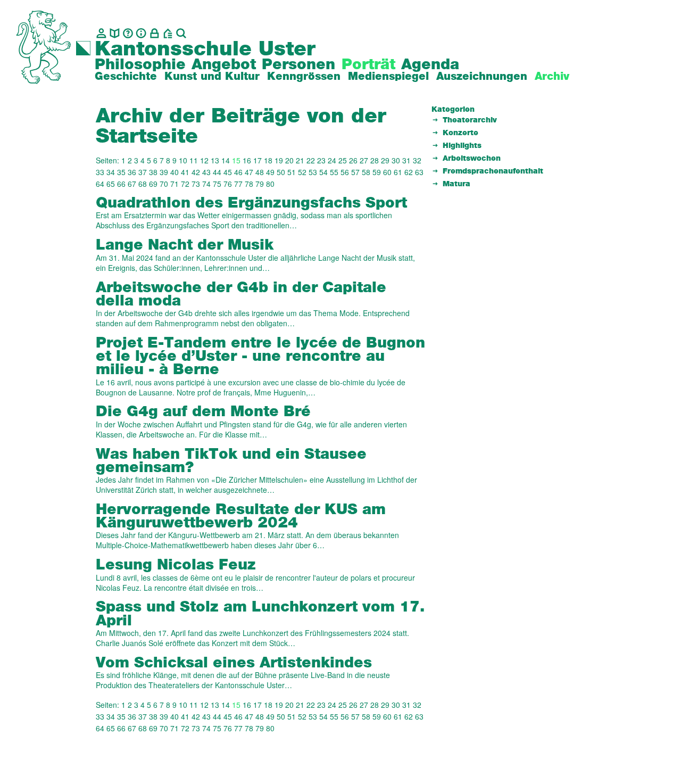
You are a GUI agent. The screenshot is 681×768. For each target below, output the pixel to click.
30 (396, 160)
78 (249, 183)
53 (313, 172)
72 (185, 183)
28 (374, 160)
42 (196, 172)
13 (215, 160)
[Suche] (181, 33)
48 (259, 172)
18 (268, 160)
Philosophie (140, 64)
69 (153, 183)
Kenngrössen (303, 76)
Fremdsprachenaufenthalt (493, 171)
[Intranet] (154, 33)
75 (217, 183)
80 (270, 183)
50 (281, 172)
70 (164, 183)
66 (121, 183)
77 (238, 183)
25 (342, 160)
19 (279, 160)
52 (302, 172)
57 (355, 172)
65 (110, 183)
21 (300, 160)
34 (110, 172)
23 (321, 160)
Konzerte (460, 133)
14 (225, 160)
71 (174, 183)
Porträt (368, 64)
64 (100, 183)
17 (257, 160)
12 (204, 160)
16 (247, 160)
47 (249, 172)
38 (153, 172)
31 (406, 160)
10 (183, 160)
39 (164, 172)
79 (259, 183)
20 (289, 160)
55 (334, 172)
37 (142, 172)
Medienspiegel (388, 76)
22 (310, 160)
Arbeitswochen (472, 158)
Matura (456, 184)
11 (193, 160)
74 (206, 183)
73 (196, 183)
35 (121, 172)
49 (270, 172)
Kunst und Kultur (212, 76)
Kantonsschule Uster (205, 49)
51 (291, 172)
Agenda (430, 64)
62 (408, 172)
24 (332, 160)
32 (417, 160)
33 (100, 172)
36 (132, 172)
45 (227, 172)
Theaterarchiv (470, 120)
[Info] (141, 33)
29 (385, 160)
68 (142, 183)
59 (376, 172)
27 (364, 160)
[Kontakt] (101, 33)
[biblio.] (114, 33)
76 (227, 183)
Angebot (224, 64)
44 (217, 172)
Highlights (462, 146)
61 (398, 172)
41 (185, 172)
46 (238, 172)
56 (344, 172)
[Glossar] (128, 33)
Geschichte (126, 76)
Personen (298, 64)
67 (132, 183)
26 (353, 160)
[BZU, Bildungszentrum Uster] (168, 33)
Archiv (552, 76)
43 (206, 172)
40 (174, 172)
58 (366, 172)
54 (323, 172)
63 (419, 172)
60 (387, 172)
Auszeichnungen (481, 76)
